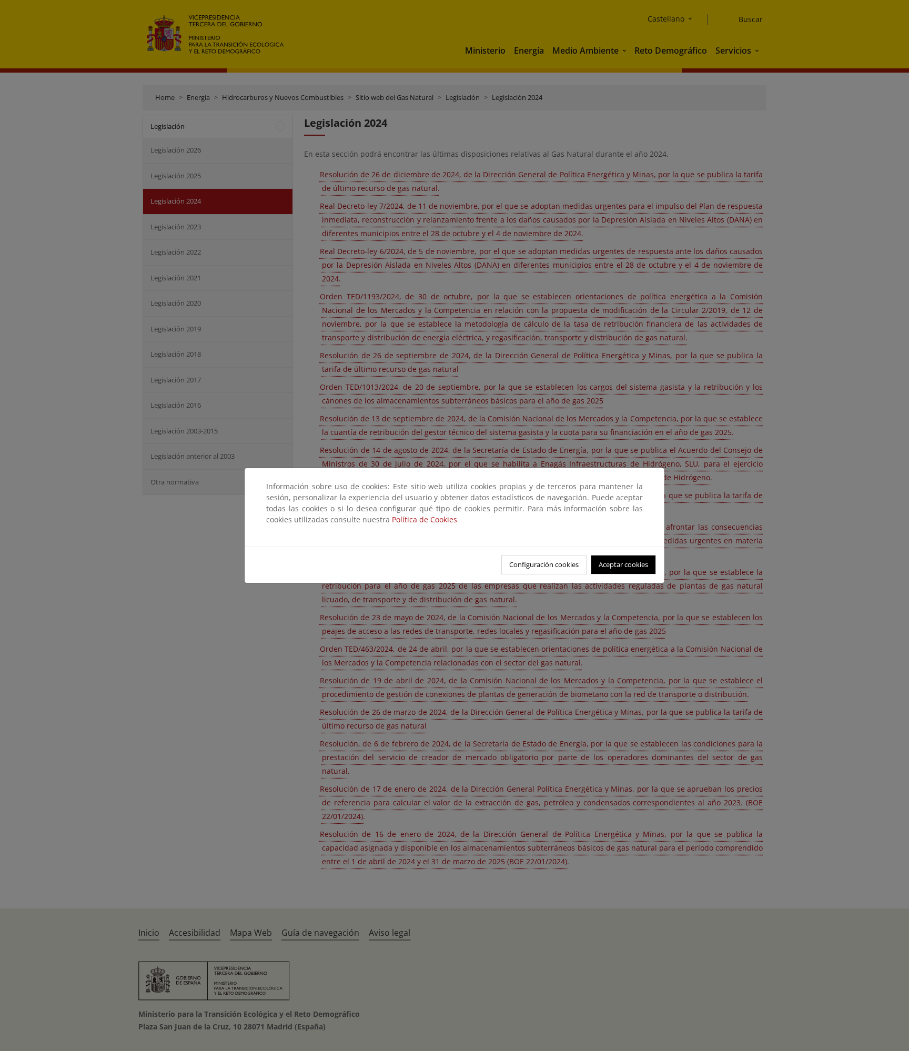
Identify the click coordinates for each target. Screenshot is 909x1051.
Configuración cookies (544, 564)
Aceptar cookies (623, 564)
